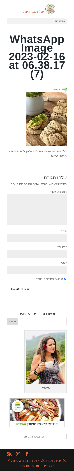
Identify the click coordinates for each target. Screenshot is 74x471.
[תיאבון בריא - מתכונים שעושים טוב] (37, 426)
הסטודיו (49, 465)
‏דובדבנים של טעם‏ (35, 436)
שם (64, 231)
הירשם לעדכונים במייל (49, 279)
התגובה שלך (58, 191)
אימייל (62, 247)
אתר (64, 263)
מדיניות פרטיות (29, 465)
